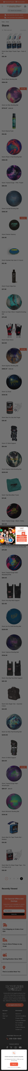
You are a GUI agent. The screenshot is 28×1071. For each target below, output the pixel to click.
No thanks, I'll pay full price (21, 542)
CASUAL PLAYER (21, 537)
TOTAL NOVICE (22, 535)
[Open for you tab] (23, 534)
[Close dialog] (27, 527)
